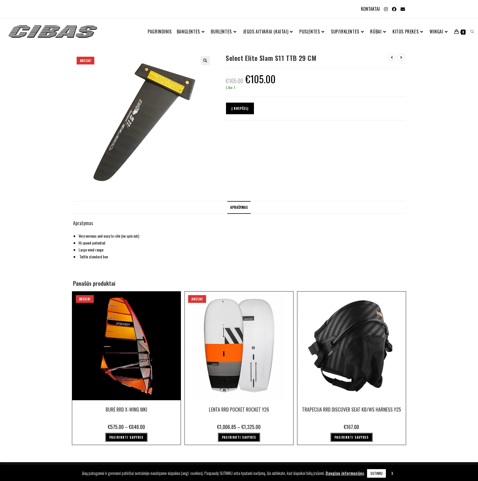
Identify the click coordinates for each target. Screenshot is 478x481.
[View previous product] (392, 57)
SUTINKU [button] (376, 473)
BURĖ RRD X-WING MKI (126, 409)
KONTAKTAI (370, 9)
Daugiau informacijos (345, 473)
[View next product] (401, 57)
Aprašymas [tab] (239, 207)
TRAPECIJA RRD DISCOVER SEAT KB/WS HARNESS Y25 (351, 409)
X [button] (392, 473)
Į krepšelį (240, 108)
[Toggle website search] (472, 31)
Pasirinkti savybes (126, 437)
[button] (205, 60)
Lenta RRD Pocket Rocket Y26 (239, 409)
